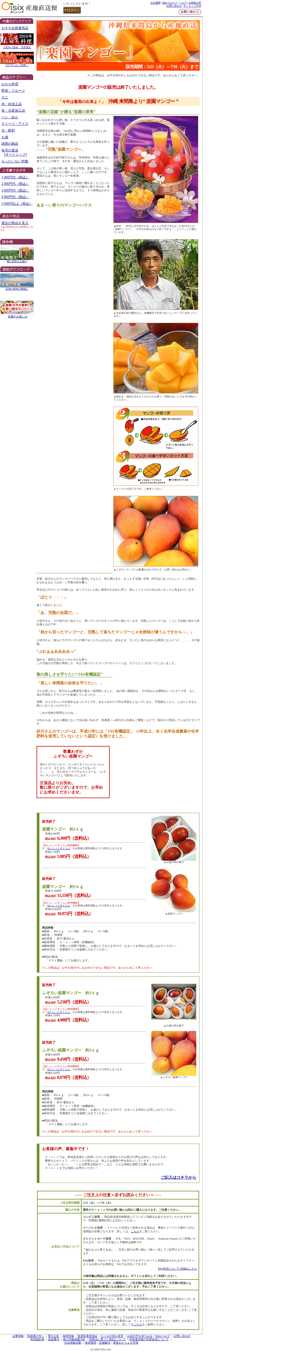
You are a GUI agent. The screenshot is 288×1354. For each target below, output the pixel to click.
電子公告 (53, 1335)
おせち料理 (9, 84)
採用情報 (68, 1335)
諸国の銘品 (9, 144)
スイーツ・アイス (14, 124)
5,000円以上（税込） (17, 204)
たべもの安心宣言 (112, 1335)
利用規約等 (37, 1339)
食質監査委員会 (87, 1335)
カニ (4, 97)
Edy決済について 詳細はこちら (177, 1268)
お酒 (4, 137)
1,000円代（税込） (15, 177)
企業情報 (18, 1335)
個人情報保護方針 (74, 1339)
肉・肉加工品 (11, 104)
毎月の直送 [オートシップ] (14, 152)
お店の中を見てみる (139, 1335)
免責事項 (53, 1339)
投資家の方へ (35, 1335)
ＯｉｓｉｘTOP (192, 5)
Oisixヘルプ (162, 1335)
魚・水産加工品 (13, 110)
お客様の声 (194, 2)
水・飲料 (8, 130)
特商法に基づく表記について (107, 1339)
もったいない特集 (14, 161)
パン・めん (9, 117)
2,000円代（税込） (15, 184)
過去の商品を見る (14, 223)
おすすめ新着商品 (14, 28)
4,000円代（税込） (15, 197)
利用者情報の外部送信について (149, 1339)
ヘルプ (183, 2)
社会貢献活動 (72, 1342)
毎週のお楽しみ (18, 316)
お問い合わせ (174, 5)
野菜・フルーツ (13, 91)
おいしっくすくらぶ (58, 848)
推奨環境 (90, 1342)
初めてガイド (169, 2)
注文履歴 (155, 2)
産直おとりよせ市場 (125, 1342)
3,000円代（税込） (15, 190)
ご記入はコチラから (178, 1177)
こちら (135, 1231)
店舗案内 (104, 1342)
